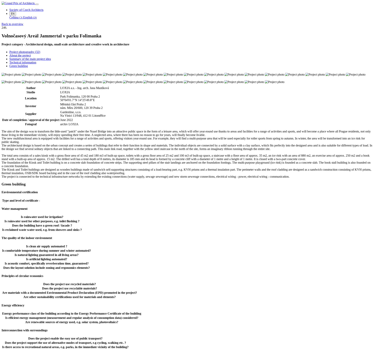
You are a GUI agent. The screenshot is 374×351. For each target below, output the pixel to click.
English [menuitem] (30, 17)
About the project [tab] (20, 55)
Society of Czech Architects (26, 9)
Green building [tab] (18, 66)
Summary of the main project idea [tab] (30, 59)
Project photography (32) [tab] (24, 52)
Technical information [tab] (22, 62)
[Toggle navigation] (37, 4)
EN (12, 13)
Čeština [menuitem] (15, 17)
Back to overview (12, 24)
